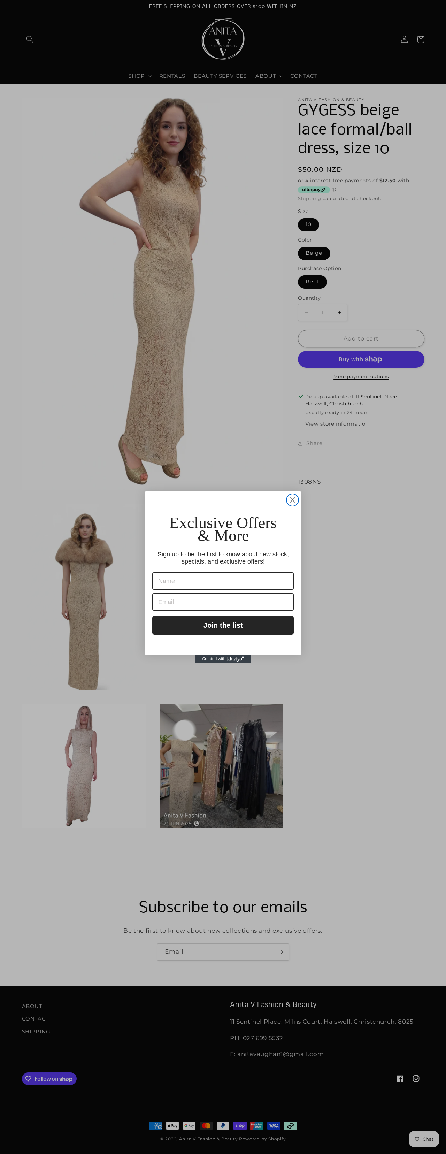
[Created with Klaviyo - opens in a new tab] (223, 659)
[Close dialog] (292, 500)
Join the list (223, 625)
